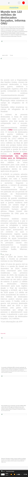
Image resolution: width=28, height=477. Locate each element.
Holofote (14, 7)
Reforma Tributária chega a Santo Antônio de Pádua (13, 458)
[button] (19, 2)
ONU (10, 130)
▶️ (11, 474)
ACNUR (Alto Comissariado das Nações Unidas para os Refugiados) (14, 156)
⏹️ (14, 474)
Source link (3, 333)
